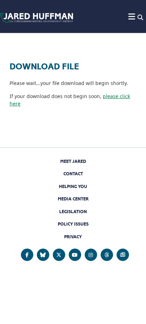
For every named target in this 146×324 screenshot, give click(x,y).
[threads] (107, 255)
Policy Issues (73, 224)
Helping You (73, 186)
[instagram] (91, 255)
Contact (73, 173)
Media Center (73, 198)
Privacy (73, 236)
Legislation (73, 211)
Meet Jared (73, 161)
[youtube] (75, 255)
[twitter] (59, 255)
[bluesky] (43, 255)
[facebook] (27, 255)
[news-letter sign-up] (123, 255)
